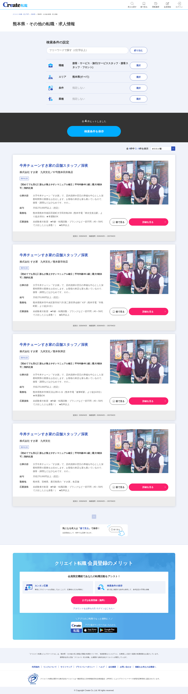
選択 (138, 65)
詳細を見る (147, 222)
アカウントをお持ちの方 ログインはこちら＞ (94, 608)
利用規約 (36, 667)
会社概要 (112, 667)
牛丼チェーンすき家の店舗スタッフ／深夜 (54, 165)
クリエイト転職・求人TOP (21, 14)
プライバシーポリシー (85, 667)
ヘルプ (102, 667)
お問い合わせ (125, 667)
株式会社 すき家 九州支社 (35, 441)
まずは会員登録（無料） (94, 600)
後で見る (120, 222)
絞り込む (138, 50)
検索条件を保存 (94, 131)
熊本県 (33, 14)
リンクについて (50, 667)
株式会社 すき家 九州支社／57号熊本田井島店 (46, 172)
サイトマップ (66, 667)
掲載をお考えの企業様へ (145, 667)
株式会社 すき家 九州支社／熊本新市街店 (44, 261)
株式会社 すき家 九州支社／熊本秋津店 (42, 351)
